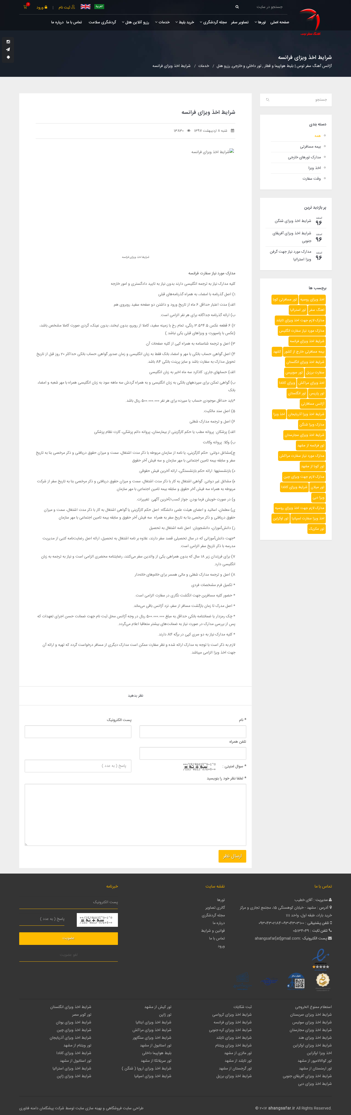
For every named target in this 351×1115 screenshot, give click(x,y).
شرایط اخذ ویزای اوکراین (312, 1045)
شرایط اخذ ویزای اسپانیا (152, 1076)
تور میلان (317, 487)
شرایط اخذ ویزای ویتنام (233, 1045)
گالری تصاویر (215, 908)
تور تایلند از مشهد (238, 1061)
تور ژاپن (165, 1015)
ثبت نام (65, 7)
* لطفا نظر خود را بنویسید (226, 778)
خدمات (163, 22)
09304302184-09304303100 (281, 923)
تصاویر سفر (240, 22)
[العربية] (99, 7)
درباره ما (57, 22)
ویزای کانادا (287, 383)
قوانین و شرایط (213, 931)
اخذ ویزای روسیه (312, 300)
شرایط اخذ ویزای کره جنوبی (230, 1030)
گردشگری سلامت (102, 22)
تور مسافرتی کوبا (285, 300)
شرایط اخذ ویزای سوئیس (312, 1022)
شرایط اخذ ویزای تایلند (234, 1038)
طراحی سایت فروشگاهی (124, 1108)
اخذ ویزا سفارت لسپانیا (308, 519)
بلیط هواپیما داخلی (156, 1053)
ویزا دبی (318, 498)
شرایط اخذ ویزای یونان (73, 1022)
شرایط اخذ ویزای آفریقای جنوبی (307, 1076)
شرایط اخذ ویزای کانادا (73, 1053)
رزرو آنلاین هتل (136, 22)
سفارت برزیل (315, 373)
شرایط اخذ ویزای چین (74, 1030)
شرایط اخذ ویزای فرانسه (307, 341)
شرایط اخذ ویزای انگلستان (305, 362)
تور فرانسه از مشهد (310, 446)
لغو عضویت (69, 955)
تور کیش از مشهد (157, 1007)
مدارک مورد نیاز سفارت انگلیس (301, 331)
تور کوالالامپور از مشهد (315, 1061)
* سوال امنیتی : (234, 766)
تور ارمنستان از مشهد (315, 1068)
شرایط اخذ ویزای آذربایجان (70, 1038)
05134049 (301, 931)
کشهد (277, 352)
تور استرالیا (298, 310)
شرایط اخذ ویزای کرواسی (232, 1015)
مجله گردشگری (214, 22)
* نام (242, 720)
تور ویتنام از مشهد (77, 1045)
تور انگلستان (297, 393)
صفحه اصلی (279, 22)
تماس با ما (74, 22)
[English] (85, 7)
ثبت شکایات (242, 1007)
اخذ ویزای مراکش (311, 383)
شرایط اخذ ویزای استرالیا (72, 1068)
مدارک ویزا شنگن (311, 425)
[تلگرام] (8, 50)
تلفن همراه (237, 742)
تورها (261, 22)
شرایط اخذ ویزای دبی (315, 1084)
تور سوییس (294, 373)
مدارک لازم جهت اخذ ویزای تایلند (300, 320)
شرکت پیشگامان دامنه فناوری (41, 1108)
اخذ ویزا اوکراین (319, 1053)
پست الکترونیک (119, 720)
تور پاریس (316, 393)
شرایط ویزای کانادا (294, 487)
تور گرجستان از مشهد (235, 1068)
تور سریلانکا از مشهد (156, 1061)
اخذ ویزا (279, 414)
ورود (40, 7)
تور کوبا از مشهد (312, 466)
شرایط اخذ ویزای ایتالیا (153, 1022)
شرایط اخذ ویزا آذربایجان (306, 414)
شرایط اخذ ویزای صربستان (311, 1015)
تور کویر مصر (81, 1015)
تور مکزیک (316, 529)
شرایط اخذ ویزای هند (315, 1038)
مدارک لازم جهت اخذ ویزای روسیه (299, 508)
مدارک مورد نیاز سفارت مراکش (301, 456)
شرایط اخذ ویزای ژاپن (74, 1076)
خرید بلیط (186, 22)
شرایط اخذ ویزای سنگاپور (152, 1038)
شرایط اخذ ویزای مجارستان (304, 435)
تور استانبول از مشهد (155, 1045)
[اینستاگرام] (8, 42)
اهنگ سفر (316, 310)
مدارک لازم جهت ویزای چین (304, 477)
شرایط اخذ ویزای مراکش (151, 1030)
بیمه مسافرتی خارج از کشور (304, 352)
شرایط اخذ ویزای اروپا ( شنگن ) (146, 1068)
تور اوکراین (280, 519)
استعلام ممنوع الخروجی (313, 1007)
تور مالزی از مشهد (238, 1053)
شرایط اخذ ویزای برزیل (234, 1076)
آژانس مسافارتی (312, 404)
